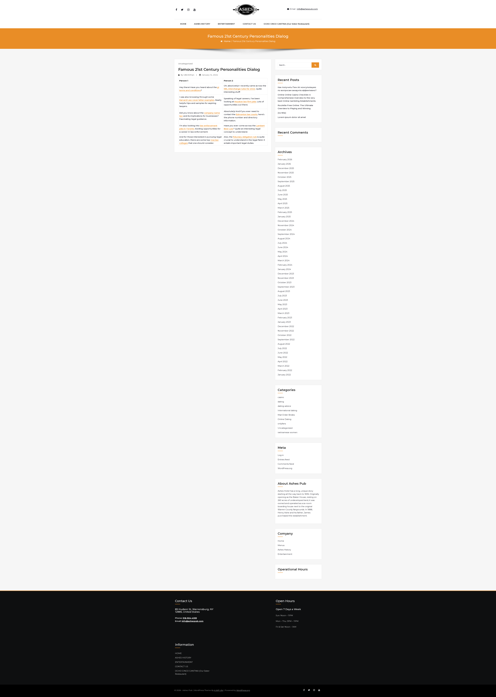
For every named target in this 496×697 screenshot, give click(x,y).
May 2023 (282, 304)
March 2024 (283, 260)
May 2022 (282, 357)
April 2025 (283, 203)
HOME (183, 24)
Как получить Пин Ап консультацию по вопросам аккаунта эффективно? (297, 89)
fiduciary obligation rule (245, 137)
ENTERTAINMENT (226, 24)
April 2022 (283, 361)
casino (281, 397)
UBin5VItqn (189, 75)
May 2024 (282, 251)
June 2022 (283, 352)
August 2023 (284, 291)
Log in (281, 455)
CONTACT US (249, 24)
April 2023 (283, 309)
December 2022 (286, 326)
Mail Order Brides (286, 415)
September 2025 (286, 181)
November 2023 (286, 278)
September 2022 (286, 339)
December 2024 (286, 221)
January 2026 (284, 164)
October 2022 (284, 335)
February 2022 (285, 370)
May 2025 (282, 199)
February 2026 (285, 159)
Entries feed (283, 459)
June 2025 (283, 194)
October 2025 (284, 177)
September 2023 (286, 287)
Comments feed (286, 464)
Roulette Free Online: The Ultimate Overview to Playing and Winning (295, 107)
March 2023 (283, 313)
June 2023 (283, 300)
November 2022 (286, 331)
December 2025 (286, 168)
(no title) (282, 113)
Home (227, 41)
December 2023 (286, 273)
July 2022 (282, 348)
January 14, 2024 (210, 75)
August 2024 (284, 238)
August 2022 (284, 344)
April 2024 (283, 256)
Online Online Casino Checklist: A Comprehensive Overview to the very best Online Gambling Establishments (297, 98)
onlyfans (282, 423)
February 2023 (285, 317)
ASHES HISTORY (202, 24)
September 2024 (286, 234)
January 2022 (284, 374)
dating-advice (284, 406)
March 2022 (283, 366)
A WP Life (218, 690)
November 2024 (286, 225)
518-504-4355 (190, 618)
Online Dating (284, 419)
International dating (287, 410)
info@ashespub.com (192, 621)
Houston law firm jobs (245, 101)
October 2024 (285, 230)
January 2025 (284, 216)
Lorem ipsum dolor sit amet (292, 117)
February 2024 (285, 265)
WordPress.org (285, 468)
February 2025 (285, 212)
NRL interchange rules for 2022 (239, 89)
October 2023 (284, 282)
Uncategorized (185, 64)
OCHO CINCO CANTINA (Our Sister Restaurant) (286, 24)
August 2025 (284, 186)
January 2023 (284, 322)
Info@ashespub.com (307, 9)
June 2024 (283, 247)
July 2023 (282, 295)
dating (281, 401)
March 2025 (283, 208)
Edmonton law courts (246, 114)
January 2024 (284, 269)
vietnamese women (287, 432)
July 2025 (282, 190)
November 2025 (286, 172)
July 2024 (282, 243)
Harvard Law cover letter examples (196, 100)
